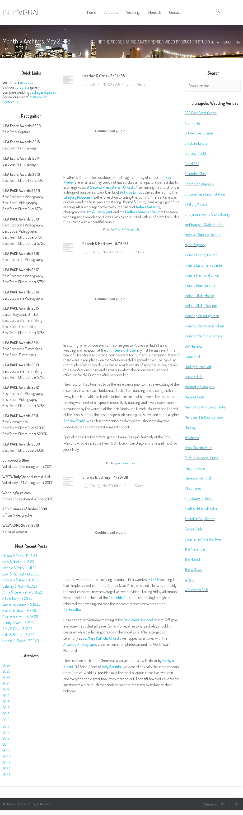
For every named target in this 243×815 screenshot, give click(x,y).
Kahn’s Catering (148, 207)
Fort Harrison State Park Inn (204, 224)
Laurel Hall (192, 356)
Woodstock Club (196, 589)
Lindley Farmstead (198, 366)
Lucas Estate (194, 376)
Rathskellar (72, 610)
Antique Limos (131, 192)
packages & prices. (43, 92)
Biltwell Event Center (199, 133)
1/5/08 (153, 579)
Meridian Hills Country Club (204, 417)
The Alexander (195, 549)
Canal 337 (192, 163)
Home (215, 42)
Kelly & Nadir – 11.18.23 (18, 561)
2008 (227, 42)
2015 (5, 720)
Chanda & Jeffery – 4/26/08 (105, 477)
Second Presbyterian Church (112, 187)
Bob (92, 84)
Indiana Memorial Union (202, 275)
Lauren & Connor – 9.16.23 (21, 604)
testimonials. (39, 97)
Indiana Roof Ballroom (201, 285)
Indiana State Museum (201, 305)
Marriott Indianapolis (200, 386)
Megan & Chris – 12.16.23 (19, 555)
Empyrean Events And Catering (207, 214)
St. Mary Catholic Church (101, 638)
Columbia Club (119, 597)
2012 (5, 738)
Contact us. (10, 102)
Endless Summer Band (142, 212)
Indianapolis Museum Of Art (204, 326)
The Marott (192, 559)
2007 (6, 768)
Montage (191, 427)
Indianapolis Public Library (204, 336)
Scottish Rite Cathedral (201, 508)
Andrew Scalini (127, 463)
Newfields (192, 437)
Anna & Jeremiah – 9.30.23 (22, 592)
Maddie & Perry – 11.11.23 (19, 568)
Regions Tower (195, 468)
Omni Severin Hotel (138, 620)
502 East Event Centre (201, 112)
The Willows (193, 569)
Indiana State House (199, 295)
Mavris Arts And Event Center (205, 407)
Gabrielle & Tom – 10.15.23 (20, 580)
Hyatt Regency (195, 244)
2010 (5, 750)
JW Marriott (193, 346)
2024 (6, 665)
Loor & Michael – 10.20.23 (20, 574)
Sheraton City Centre (200, 518)
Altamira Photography (80, 644)
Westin (189, 579)
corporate (22, 87)
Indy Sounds (111, 666)
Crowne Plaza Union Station (205, 194)
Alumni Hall (193, 123)
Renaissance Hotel (198, 478)
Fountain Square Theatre (202, 234)
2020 (6, 689)
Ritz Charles (193, 488)
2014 (5, 726)
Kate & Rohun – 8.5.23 (18, 634)
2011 (5, 744)
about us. (26, 82)
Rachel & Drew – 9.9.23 (19, 610)
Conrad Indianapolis (199, 184)
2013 (5, 732)
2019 (5, 695)
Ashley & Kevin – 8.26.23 (20, 616)
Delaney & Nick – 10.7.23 (19, 586)
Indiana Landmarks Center (204, 265)
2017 (5, 707)
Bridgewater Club (197, 153)
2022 (6, 677)
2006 (6, 774)
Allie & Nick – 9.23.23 (17, 598)
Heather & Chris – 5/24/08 (103, 75)
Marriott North (195, 397)
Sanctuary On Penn (199, 498)
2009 (6, 756)
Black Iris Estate (196, 143)
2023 (6, 671)
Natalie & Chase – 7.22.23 (20, 640)
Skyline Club (193, 529)
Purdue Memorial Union (202, 457)
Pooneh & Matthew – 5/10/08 (105, 243)
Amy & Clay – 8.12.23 (17, 628)
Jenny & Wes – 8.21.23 (18, 622)
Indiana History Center (201, 255)
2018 (5, 701)
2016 (5, 713)
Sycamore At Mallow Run (203, 539)
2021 (5, 683)
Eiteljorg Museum (197, 204)
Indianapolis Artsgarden (202, 315)
